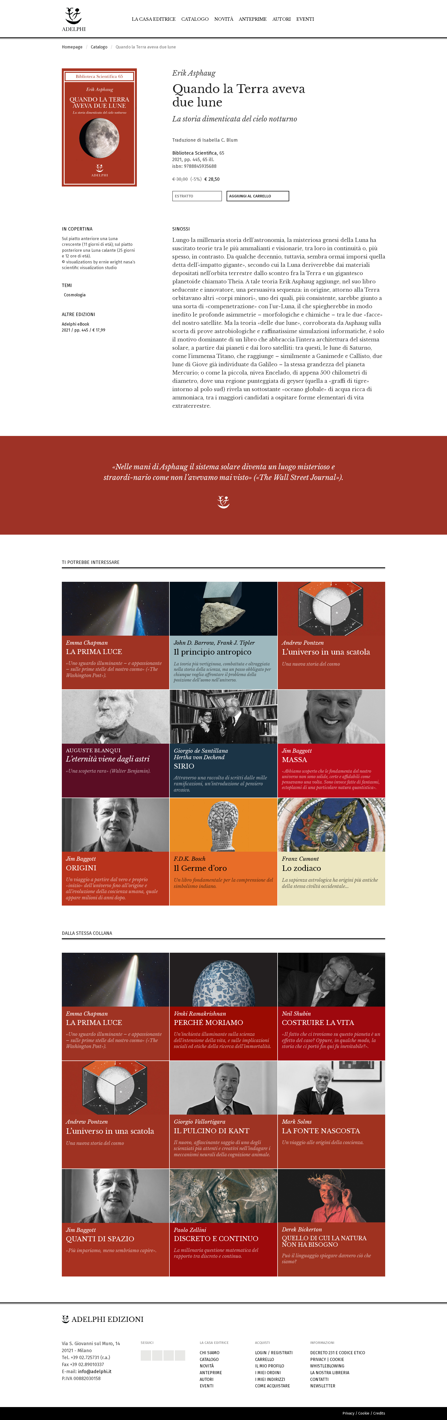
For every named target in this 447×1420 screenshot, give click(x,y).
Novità (223, 19)
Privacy (318, 1359)
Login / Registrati (274, 1352)
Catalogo (195, 19)
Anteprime (253, 19)
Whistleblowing (327, 1366)
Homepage (72, 47)
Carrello (264, 1359)
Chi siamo (209, 1352)
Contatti (319, 1379)
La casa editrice (154, 19)
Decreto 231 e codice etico (337, 1352)
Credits (379, 1413)
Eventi (305, 19)
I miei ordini (268, 1372)
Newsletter (322, 1385)
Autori (281, 19)
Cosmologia (74, 294)
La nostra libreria (329, 1372)
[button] (370, 73)
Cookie (337, 1359)
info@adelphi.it (94, 1371)
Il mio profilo (269, 1366)
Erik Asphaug (193, 73)
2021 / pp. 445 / (83, 327)
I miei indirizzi (270, 1379)
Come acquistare (272, 1385)
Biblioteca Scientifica (194, 153)
